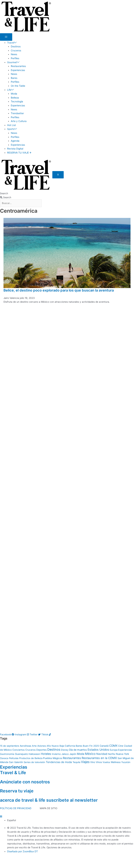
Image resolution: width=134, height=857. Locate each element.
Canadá (104, 745)
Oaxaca (4, 758)
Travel (10, 42)
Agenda (15, 140)
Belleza (15, 97)
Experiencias (18, 70)
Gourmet (12, 62)
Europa (113, 749)
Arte (34, 745)
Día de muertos (78, 749)
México (90, 754)
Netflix (111, 754)
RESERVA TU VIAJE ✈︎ (19, 152)
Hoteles (46, 754)
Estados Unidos (98, 749)
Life (9, 89)
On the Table (18, 85)
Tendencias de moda (59, 762)
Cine (120, 745)
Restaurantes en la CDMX (99, 758)
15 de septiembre (9, 745)
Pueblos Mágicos (52, 758)
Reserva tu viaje (17, 790)
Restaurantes (18, 66)
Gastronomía (7, 754)
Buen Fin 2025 (91, 745)
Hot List (11, 125)
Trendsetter (17, 113)
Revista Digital (15, 148)
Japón (72, 754)
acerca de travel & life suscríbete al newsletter (49, 800)
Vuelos (106, 762)
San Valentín (16, 762)
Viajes (85, 762)
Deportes (41, 749)
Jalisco (65, 754)
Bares (14, 78)
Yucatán (125, 762)
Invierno (56, 754)
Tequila (76, 762)
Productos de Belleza (30, 758)
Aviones (41, 745)
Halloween (34, 754)
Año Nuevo (53, 745)
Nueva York (122, 753)
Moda (14, 93)
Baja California (67, 745)
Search (4, 193)
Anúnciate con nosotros (25, 781)
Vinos (99, 762)
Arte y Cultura (19, 121)
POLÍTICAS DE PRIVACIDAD (15, 808)
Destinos (16, 46)
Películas (13, 758)
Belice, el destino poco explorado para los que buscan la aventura (58, 290)
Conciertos (18, 749)
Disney (64, 749)
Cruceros (16, 50)
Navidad (101, 754)
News (14, 54)
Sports (10, 129)
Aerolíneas (25, 745)
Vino (92, 762)
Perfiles (15, 58)
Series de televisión (34, 762)
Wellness (116, 762)
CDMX (113, 745)
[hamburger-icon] (6, 37)
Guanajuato (21, 754)
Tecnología (17, 101)
